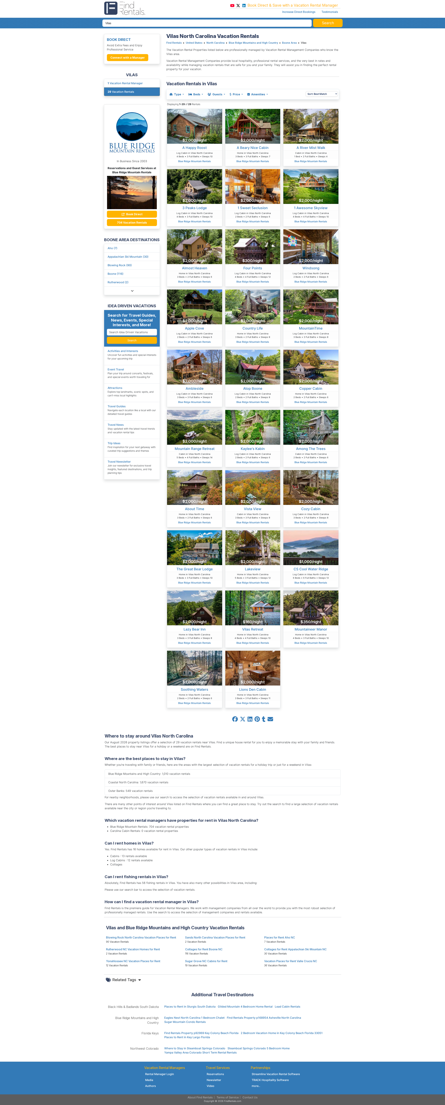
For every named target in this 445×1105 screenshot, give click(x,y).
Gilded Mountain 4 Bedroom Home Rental (245, 1006)
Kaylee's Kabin (253, 449)
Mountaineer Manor (311, 629)
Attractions (115, 388)
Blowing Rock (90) (120, 265)
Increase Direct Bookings (298, 12)
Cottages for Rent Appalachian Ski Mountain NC (295, 949)
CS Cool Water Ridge (311, 569)
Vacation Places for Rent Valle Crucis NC (290, 961)
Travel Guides (117, 406)
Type (177, 94)
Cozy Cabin (310, 509)
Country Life (252, 328)
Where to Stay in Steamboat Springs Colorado (194, 1048)
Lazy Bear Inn (195, 629)
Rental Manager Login (159, 1074)
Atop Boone (252, 388)
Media (149, 1080)
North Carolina (216, 42)
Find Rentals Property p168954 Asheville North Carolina (264, 1017)
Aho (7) (112, 248)
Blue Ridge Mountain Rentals (194, 161)
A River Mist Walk (311, 148)
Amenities (258, 94)
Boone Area (289, 42)
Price (236, 94)
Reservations (215, 1074)
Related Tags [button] (124, 979)
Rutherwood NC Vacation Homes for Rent (133, 949)
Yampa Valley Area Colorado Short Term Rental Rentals (200, 1052)
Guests (217, 94)
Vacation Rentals (121, 91)
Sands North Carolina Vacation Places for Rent (215, 937)
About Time (194, 509)
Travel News (116, 424)
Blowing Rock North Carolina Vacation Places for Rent (141, 937)
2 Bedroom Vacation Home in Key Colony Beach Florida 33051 (282, 1033)
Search (131, 340)
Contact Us (250, 1097)
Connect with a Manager (127, 57)
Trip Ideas (114, 443)
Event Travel (116, 369)
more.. (256, 1086)
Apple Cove (194, 328)
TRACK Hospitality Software (270, 1080)
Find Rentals (174, 42)
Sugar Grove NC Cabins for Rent (206, 961)
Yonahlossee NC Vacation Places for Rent (133, 961)
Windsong (310, 268)
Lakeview (253, 569)
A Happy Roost (194, 148)
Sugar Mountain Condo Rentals (185, 1022)
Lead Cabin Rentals (287, 1006)
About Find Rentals (200, 1097)
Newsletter (214, 1080)
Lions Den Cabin (252, 689)
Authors (150, 1086)
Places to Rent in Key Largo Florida (187, 1037)
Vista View (252, 509)
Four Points (252, 268)
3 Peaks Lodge (194, 208)
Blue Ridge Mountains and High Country (253, 42)
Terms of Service (228, 1097)
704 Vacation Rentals (132, 222)
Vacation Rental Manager (125, 83)
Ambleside (195, 388)
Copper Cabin (310, 388)
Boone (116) (115, 273)
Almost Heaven (194, 268)
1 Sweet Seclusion (253, 208)
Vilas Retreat (252, 629)
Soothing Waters (194, 689)
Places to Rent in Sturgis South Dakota (190, 1006)
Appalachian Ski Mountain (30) (128, 256)
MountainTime (311, 328)
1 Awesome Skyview (311, 208)
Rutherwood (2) (118, 282)
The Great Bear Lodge (194, 569)
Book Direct (134, 214)
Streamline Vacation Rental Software (276, 1074)
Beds (197, 94)
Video (210, 1086)
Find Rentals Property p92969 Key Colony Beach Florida (201, 1033)
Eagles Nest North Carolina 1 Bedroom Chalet (194, 1017)
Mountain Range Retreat (195, 449)
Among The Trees (311, 449)
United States (194, 42)
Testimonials (329, 12)
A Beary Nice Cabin (253, 148)
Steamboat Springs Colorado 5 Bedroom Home (259, 1048)
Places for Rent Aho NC (279, 937)
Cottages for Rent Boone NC (203, 949)
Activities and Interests (123, 351)
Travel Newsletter (119, 461)
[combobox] (207, 23)
